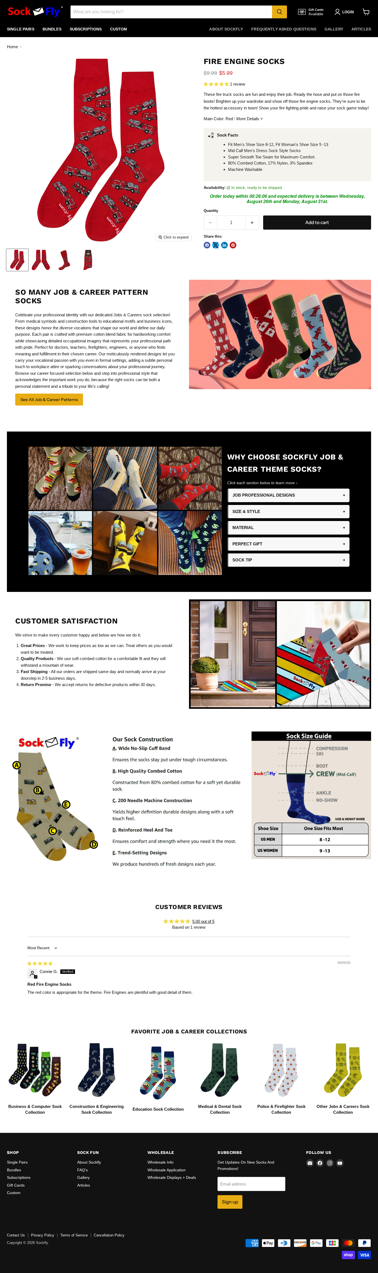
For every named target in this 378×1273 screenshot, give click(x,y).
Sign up (230, 1202)
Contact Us (16, 1235)
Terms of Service (74, 1235)
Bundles (52, 29)
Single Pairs (20, 29)
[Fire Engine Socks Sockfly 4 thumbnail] (88, 260)
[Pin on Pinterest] (233, 245)
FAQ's (82, 1170)
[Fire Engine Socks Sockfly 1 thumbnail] (17, 260)
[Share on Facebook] (207, 245)
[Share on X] (215, 245)
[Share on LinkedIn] (224, 245)
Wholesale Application (166, 1170)
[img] (40, 963)
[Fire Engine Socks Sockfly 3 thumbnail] (64, 260)
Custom (118, 29)
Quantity (211, 211)
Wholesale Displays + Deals (171, 1177)
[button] (217, 84)
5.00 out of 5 (203, 921)
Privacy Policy (42, 1235)
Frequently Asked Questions (283, 29)
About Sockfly (226, 29)
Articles (361, 29)
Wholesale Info (160, 1162)
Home (12, 46)
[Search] (279, 12)
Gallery (334, 29)
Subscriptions (86, 29)
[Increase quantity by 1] (252, 222)
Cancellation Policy (109, 1235)
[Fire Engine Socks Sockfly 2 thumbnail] (41, 260)
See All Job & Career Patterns (49, 399)
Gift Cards (16, 1185)
